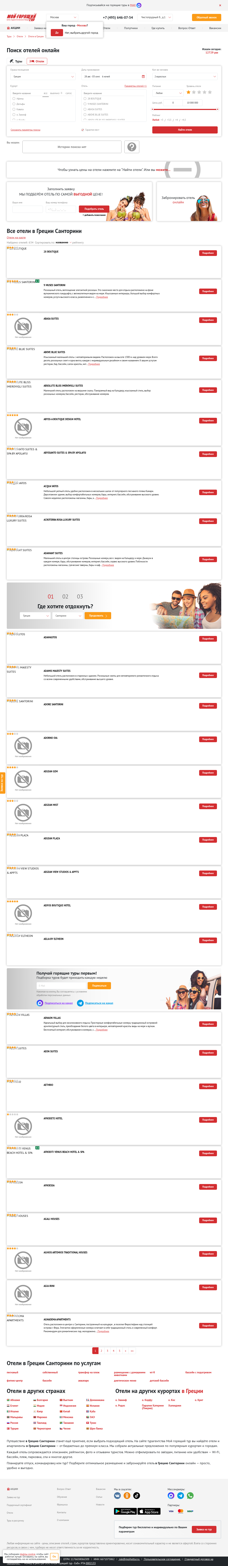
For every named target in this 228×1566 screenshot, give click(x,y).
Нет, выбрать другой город (81, 32)
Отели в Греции (36, 36)
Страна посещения (19, 69)
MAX (133, 5)
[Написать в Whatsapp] (190, 1495)
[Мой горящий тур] (22, 17)
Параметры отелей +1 (136, 85)
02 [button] (65, 596)
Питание (156, 86)
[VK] (117, 1495)
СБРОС (69, 93)
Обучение (62, 1496)
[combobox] (43, 76)
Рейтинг (156, 115)
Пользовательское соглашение (162, 1559)
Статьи (99, 1496)
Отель (84, 85)
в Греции (192, 1391)
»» (132, 1350)
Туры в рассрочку (15, 1520)
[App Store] (149, 1511)
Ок (54, 1556)
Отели (20, 36)
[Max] (138, 5)
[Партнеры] (194, 1511)
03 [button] (80, 596)
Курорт (13, 85)
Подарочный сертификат (19, 1505)
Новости (100, 1504)
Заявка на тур (13, 1497)
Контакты (61, 1512)
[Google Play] (125, 1511)
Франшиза (62, 1504)
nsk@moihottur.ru (129, 1559)
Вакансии (100, 1489)
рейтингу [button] (78, 242)
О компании (63, 1520)
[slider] (152, 109)
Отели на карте (16, 237)
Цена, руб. (157, 102)
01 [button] (51, 596)
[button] (114, 76)
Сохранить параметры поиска (25, 129)
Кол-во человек (160, 69)
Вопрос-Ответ (64, 1489)
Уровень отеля (193, 86)
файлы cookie (27, 1554)
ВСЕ (45, 93)
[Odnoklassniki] (127, 1495)
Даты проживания (90, 69)
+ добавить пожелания (94, 215)
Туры (9, 36)
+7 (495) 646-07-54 (118, 17)
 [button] (188, 92)
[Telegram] (180, 1495)
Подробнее (208, 253)
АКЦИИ (14, 1489)
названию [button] (62, 242)
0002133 (91, 1563)
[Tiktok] (136, 1495)
